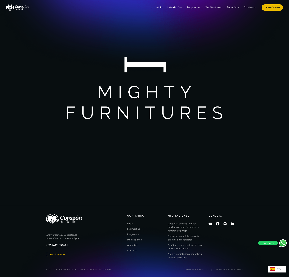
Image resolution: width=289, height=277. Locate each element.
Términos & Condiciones (228, 270)
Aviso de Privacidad (196, 270)
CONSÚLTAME (272, 7)
